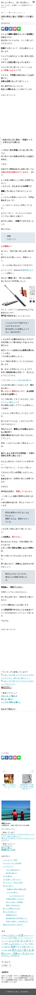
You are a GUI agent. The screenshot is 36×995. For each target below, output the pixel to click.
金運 (18, 955)
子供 (24, 947)
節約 (2, 955)
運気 (15, 956)
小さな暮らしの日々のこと (12, 879)
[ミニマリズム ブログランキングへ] (6, 688)
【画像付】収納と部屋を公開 (16, 889)
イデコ (26, 938)
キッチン (30, 938)
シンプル (14, 940)
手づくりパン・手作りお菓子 (13, 882)
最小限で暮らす (11, 873)
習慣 (5, 956)
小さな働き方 (7, 876)
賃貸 (12, 956)
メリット (22, 943)
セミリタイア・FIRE (10, 860)
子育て (28, 947)
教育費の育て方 (11, 915)
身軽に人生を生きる (13, 905)
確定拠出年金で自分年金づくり (17, 918)
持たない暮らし (8, 886)
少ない (32, 947)
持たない (17, 949)
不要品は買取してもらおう (15, 899)
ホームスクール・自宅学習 (12, 863)
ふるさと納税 (12, 938)
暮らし (10, 953)
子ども (19, 947)
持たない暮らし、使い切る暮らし (15, 2)
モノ (27, 944)
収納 (13, 946)
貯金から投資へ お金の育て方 (17, 921)
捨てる (27, 950)
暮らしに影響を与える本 (11, 908)
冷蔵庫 (5, 947)
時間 (7, 953)
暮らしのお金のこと (10, 912)
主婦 (30, 944)
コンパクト (4, 941)
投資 (9, 950)
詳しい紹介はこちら (8, 829)
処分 (9, 947)
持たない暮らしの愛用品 (14, 902)
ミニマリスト (14, 944)
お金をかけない (28, 935)
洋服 (15, 953)
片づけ (25, 953)
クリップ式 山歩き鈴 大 (21, 380)
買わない (9, 955)
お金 (21, 935)
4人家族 (3, 935)
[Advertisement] (18, 114)
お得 (17, 935)
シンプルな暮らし (12, 892)
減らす (20, 953)
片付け (32, 953)
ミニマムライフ (8, 866)
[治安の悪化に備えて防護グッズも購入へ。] (11, 29)
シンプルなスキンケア (16, 896)
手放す (6, 950)
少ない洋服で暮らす (13, 870)
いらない (11, 935)
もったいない (20, 937)
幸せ (2, 950)
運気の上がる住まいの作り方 (13, 924)
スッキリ (26, 940)
